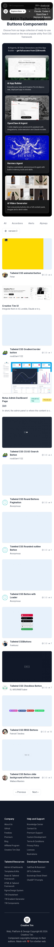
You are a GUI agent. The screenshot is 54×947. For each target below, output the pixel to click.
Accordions (17, 223)
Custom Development (36, 837)
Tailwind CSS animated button (25, 273)
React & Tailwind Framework (11, 877)
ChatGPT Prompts (35, 880)
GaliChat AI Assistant (36, 867)
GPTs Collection (34, 871)
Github (7, 828)
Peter (12, 277)
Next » (35, 792)
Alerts (31, 223)
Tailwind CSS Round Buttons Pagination (24, 501)
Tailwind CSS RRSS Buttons (24, 730)
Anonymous (15, 506)
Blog (6, 841)
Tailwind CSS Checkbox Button (26, 686)
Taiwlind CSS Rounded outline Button (25, 548)
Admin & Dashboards (13, 867)
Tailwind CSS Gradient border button (25, 351)
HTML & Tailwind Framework (11, 884)
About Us (8, 824)
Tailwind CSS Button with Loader (23, 596)
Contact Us (32, 828)
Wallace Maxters (17, 781)
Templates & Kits (11, 871)
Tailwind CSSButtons (20, 641)
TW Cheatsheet (11, 895)
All (5, 223)
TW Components (11, 903)
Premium (8, 837)
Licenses (31, 850)
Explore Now (16, 11)
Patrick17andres (17, 734)
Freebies (8, 833)
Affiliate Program (11, 845)
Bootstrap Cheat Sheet (37, 876)
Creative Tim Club (12, 850)
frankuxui (14, 645)
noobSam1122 (16, 356)
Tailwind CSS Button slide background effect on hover (25, 776)
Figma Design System (13, 890)
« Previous (21, 792)
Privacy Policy (33, 845)
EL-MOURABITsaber (18, 689)
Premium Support (35, 833)
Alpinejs (43, 223)
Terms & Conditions (35, 841)
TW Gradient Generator (14, 899)
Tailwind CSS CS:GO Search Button (24, 453)
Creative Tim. (27, 934)
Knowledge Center (35, 824)
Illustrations (32, 854)
